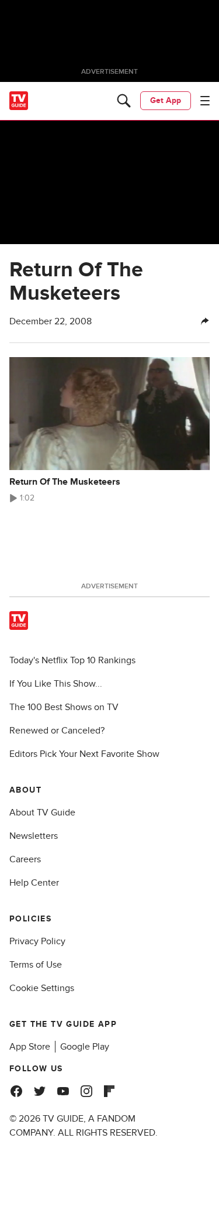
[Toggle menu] (205, 100)
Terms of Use (35, 965)
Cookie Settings (41, 988)
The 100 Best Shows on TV (64, 707)
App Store (29, 1047)
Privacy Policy (37, 941)
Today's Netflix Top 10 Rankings (72, 660)
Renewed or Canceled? (57, 730)
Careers (25, 859)
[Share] (205, 321)
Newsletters (33, 836)
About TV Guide (42, 812)
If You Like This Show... (55, 684)
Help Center (34, 883)
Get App (165, 100)
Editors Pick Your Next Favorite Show (84, 754)
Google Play (84, 1047)
